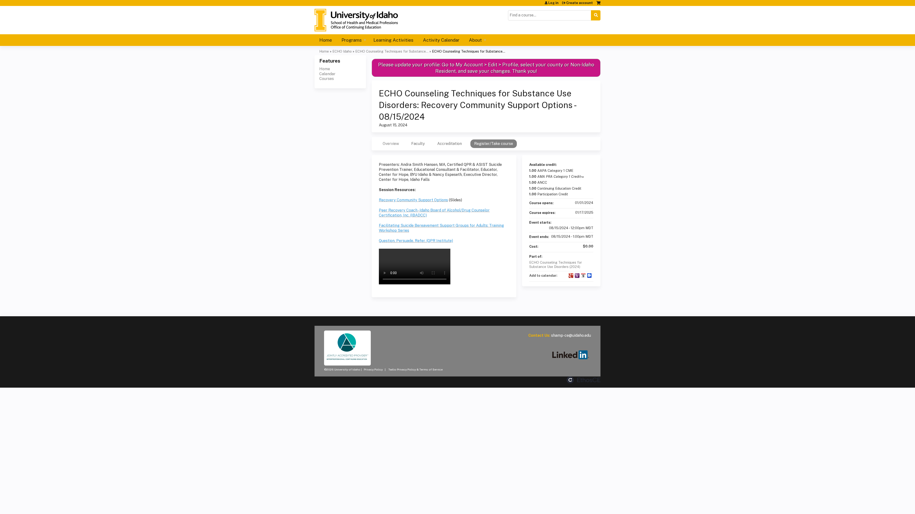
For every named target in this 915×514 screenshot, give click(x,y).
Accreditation (449, 143)
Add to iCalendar (583, 275)
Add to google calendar (571, 275)
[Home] (356, 20)
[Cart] (598, 4)
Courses (326, 78)
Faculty (418, 143)
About (475, 40)
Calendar (327, 74)
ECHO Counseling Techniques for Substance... (391, 51)
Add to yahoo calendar (577, 275)
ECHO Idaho (342, 51)
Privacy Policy (373, 369)
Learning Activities (393, 40)
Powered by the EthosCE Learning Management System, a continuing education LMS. (583, 379)
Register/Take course (493, 143)
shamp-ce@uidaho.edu (571, 335)
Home (325, 40)
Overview (391, 143)
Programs (351, 40)
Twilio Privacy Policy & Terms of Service (415, 369)
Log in (553, 3)
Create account (579, 3)
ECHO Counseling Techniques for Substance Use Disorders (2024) (555, 264)
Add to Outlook (589, 275)
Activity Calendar (441, 40)
